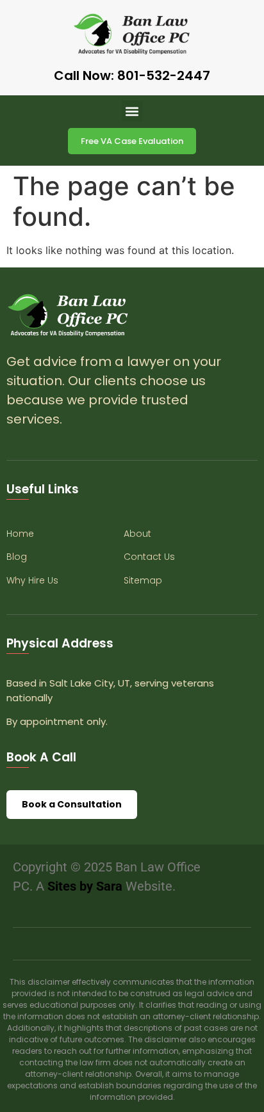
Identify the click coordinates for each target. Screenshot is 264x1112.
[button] (132, 111)
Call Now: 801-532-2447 (132, 75)
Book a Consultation (72, 804)
